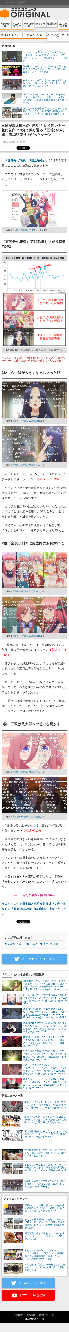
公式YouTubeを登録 (32, 1295)
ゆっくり (40, 23)
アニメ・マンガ (17, 25)
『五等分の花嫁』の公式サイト (27, 230)
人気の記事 (5, 25)
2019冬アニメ (16, 943)
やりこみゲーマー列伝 (58, 36)
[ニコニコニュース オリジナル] (25, 13)
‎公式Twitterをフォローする (38, 958)
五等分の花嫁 (51, 943)
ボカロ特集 (29, 25)
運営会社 (31, 1315)
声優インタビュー (11, 35)
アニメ (33, 943)
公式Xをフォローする (32, 1282)
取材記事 (52, 23)
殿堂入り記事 (34, 35)
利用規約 (19, 1315)
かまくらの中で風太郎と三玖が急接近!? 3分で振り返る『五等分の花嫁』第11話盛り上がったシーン (34, 908)
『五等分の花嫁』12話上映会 (24, 160)
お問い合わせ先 (46, 1315)
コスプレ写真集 (64, 25)
